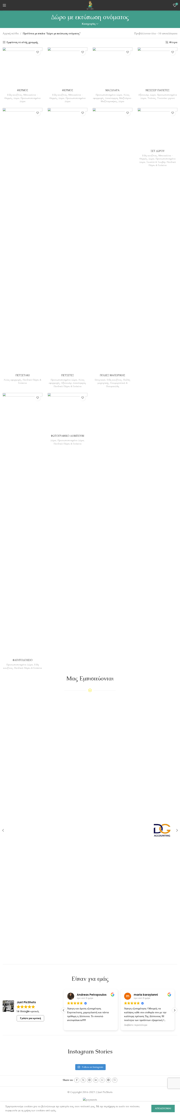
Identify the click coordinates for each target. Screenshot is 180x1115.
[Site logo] (90, 5)
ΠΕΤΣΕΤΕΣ (67, 375)
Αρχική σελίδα (11, 33)
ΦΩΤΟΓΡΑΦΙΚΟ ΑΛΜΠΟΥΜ (67, 435)
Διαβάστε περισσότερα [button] (78, 1025)
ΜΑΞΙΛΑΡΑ (112, 90)
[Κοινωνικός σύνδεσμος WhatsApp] (102, 1080)
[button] (174, 1010)
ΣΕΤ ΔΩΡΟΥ (158, 151)
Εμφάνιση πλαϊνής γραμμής (22, 42)
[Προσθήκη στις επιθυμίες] (37, 52)
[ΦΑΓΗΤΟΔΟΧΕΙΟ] (22, 525)
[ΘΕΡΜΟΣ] (22, 67)
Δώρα (16, 98)
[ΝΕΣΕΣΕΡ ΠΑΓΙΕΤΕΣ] (157, 67)
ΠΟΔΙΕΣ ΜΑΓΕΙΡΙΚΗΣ (112, 375)
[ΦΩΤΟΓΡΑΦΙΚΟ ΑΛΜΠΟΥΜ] (67, 413)
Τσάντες (151, 98)
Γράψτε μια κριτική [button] (30, 1018)
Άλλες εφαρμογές (12, 379)
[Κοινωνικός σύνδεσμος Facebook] (76, 1080)
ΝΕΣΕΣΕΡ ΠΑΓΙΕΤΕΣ (157, 90)
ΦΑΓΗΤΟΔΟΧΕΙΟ (23, 660)
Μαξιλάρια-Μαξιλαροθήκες (116, 100)
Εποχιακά (100, 379)
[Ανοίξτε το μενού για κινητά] (4, 5)
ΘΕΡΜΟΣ (22, 90)
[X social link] (83, 1080)
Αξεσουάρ (143, 94)
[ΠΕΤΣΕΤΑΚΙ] (22, 240)
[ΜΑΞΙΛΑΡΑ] (112, 67)
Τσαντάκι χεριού (166, 98)
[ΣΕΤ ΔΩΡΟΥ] (157, 128)
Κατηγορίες (89, 24)
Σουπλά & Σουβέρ (155, 162)
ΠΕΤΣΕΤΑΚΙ (22, 375)
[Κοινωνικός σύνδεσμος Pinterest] (89, 1080)
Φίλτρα (173, 42)
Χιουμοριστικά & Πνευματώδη (117, 384)
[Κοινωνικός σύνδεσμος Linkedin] (95, 1080)
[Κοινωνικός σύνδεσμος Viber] (114, 1080)
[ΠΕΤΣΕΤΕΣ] (67, 240)
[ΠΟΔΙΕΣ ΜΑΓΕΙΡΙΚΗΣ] (112, 240)
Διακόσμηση (111, 98)
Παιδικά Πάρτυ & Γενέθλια (68, 386)
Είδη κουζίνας (14, 94)
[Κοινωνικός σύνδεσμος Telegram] (108, 1080)
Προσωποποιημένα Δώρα (109, 94)
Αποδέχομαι (163, 1108)
